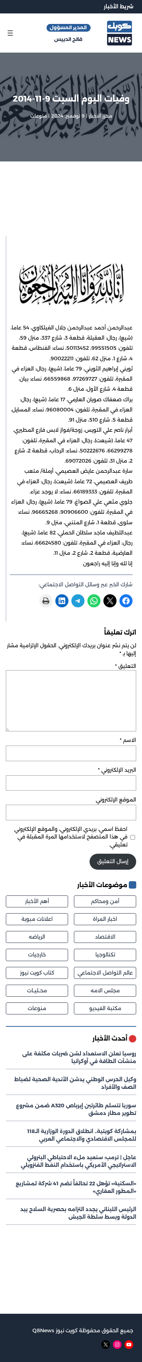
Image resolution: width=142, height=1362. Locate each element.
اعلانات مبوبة (37, 919)
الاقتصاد (105, 937)
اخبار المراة (105, 919)
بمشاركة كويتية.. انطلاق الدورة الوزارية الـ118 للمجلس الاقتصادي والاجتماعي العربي (81, 1135)
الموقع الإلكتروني (116, 799)
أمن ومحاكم (105, 901)
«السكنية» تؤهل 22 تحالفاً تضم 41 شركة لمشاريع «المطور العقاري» (76, 1187)
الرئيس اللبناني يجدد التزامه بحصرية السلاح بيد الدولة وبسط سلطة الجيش (78, 1213)
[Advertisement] (71, 208)
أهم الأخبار (37, 901)
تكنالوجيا (105, 954)
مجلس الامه (105, 990)
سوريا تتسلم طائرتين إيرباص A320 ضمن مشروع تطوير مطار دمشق (76, 1109)
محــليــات (37, 990)
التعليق (125, 666)
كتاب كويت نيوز (37, 972)
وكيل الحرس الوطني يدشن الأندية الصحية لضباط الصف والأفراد (75, 1083)
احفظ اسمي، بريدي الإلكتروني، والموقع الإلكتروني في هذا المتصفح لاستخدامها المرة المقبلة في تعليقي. (70, 837)
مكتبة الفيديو (105, 1008)
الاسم (128, 740)
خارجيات (37, 954)
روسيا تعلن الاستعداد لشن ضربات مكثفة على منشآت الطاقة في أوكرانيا (79, 1057)
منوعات (38, 116)
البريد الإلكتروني (117, 770)
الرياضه (37, 937)
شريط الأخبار (118, 6)
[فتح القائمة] (10, 33)
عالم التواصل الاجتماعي (105, 972)
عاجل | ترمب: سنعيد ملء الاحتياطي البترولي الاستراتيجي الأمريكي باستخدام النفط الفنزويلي (78, 1161)
